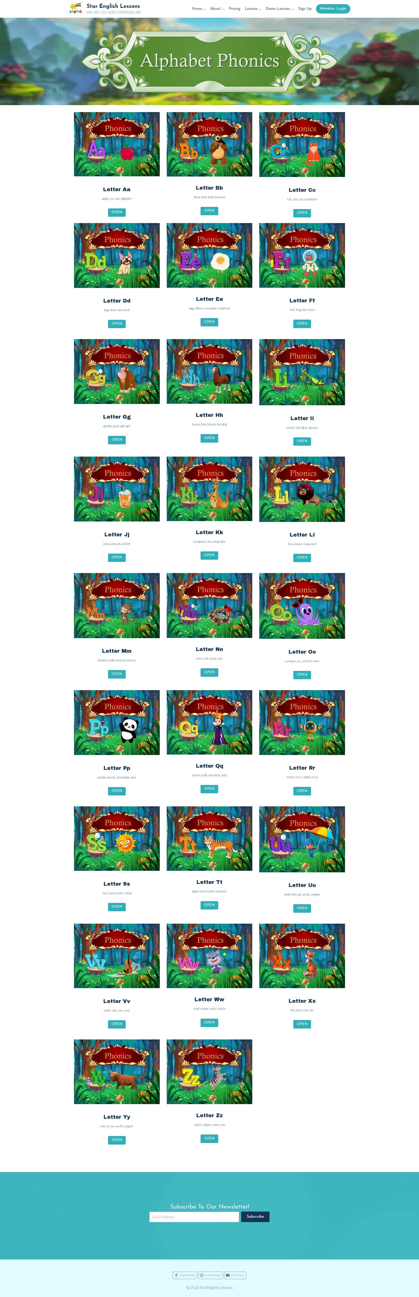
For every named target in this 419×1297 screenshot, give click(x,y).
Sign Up (305, 9)
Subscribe (255, 1217)
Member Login (333, 9)
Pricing (234, 9)
